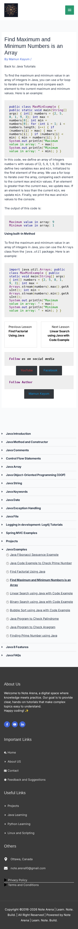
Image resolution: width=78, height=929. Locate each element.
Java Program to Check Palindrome (34, 618)
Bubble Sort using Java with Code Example (40, 610)
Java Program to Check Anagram (32, 627)
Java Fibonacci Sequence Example (34, 554)
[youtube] (15, 724)
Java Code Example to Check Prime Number (41, 563)
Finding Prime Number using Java (33, 635)
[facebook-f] (7, 724)
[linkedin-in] (22, 724)
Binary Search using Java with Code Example (41, 602)
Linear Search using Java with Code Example (41, 593)
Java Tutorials (26, 66)
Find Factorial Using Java (27, 571)
